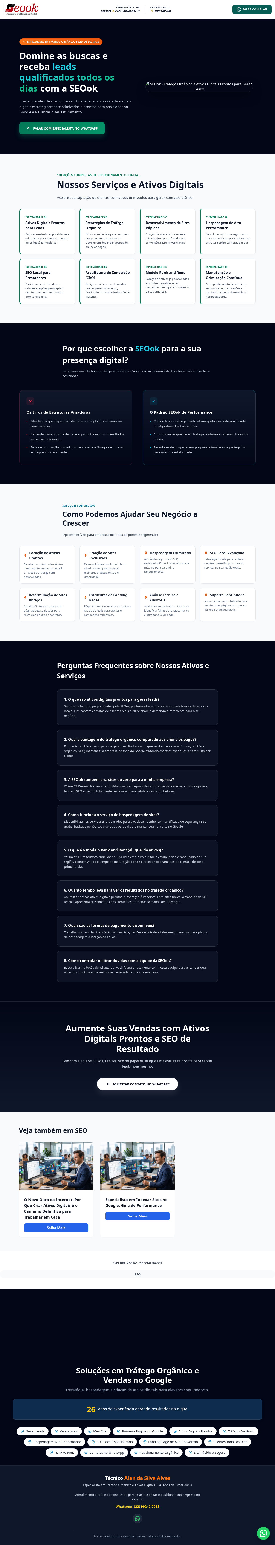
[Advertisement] (137, 1323)
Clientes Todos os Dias (230, 1442)
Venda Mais (69, 1431)
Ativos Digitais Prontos (195, 1431)
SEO (138, 1274)
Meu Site (100, 1431)
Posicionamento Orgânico (159, 1452)
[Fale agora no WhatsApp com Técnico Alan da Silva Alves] (263, 1533)
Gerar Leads (35, 1431)
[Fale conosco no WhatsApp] (137, 1518)
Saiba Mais (56, 1227)
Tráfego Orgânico (241, 1431)
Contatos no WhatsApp (106, 1452)
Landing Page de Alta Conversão (173, 1442)
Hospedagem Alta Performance (57, 1442)
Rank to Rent (64, 1452)
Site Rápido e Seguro (209, 1452)
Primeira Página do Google (142, 1431)
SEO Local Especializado (115, 1442)
